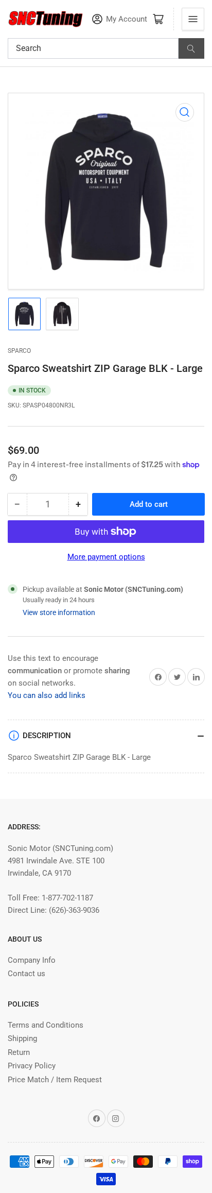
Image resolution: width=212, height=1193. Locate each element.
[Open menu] (193, 19)
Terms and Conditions (45, 1025)
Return (19, 1052)
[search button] (191, 48)
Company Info (32, 960)
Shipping (22, 1038)
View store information (59, 612)
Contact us (26, 973)
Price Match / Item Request (55, 1079)
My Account (126, 19)
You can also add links (46, 695)
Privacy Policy (32, 1065)
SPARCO (19, 350)
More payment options (106, 556)
